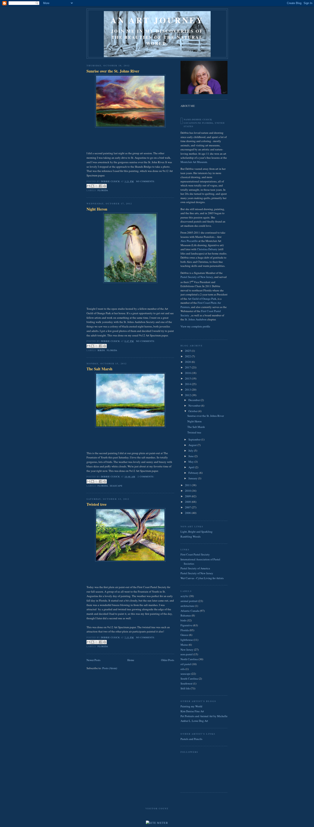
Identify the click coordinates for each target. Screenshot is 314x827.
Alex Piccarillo (189, 241)
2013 (188, 389)
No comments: (145, 181)
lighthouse (186, 640)
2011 (188, 485)
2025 (188, 351)
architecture (187, 606)
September (194, 439)
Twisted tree (97, 504)
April (191, 467)
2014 (188, 384)
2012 (188, 395)
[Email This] (88, 186)
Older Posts (167, 660)
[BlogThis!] (92, 186)
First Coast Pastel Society (195, 554)
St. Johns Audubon (196, 319)
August (192, 445)
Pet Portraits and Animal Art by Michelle (203, 716)
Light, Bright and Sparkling (196, 531)
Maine (184, 645)
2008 (188, 502)
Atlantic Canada (189, 611)
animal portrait (189, 601)
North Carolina (189, 659)
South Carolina (189, 678)
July (191, 450)
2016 (188, 373)
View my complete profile (195, 326)
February (193, 473)
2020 (188, 362)
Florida (103, 190)
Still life (185, 688)
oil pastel (185, 664)
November (194, 405)
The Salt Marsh (99, 369)
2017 (188, 367)
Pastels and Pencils (191, 739)
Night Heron (97, 209)
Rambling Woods (190, 536)
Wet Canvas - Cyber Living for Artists (202, 578)
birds (101, 350)
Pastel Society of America (195, 568)
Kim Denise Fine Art (192, 711)
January (193, 478)
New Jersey (186, 649)
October (193, 411)
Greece (184, 635)
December (194, 400)
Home (130, 660)
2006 (188, 513)
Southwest (186, 683)
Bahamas (185, 615)
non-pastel (186, 654)
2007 (188, 507)
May (191, 462)
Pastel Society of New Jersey (196, 277)
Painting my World (191, 706)
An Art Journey (157, 20)
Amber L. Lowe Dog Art (194, 721)
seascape (116, 485)
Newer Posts (93, 660)
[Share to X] (96, 186)
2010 (188, 491)
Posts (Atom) (109, 668)
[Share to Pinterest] (105, 186)
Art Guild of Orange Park (202, 299)
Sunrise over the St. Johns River (113, 71)
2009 (188, 496)
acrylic (184, 596)
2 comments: (146, 476)
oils (182, 669)
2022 (188, 356)
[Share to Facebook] (100, 186)
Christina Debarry (207, 249)
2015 (188, 378)
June (191, 456)
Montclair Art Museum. (194, 162)
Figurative (186, 625)
